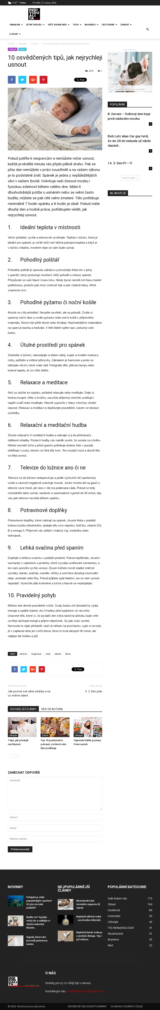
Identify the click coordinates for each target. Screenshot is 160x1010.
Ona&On (15, 24)
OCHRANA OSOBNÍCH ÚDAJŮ (126, 1006)
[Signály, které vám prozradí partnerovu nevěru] (15, 940)
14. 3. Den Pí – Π (120, 163)
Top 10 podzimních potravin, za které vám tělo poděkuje (53, 744)
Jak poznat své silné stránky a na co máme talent (29, 693)
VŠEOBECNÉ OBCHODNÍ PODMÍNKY (87, 1006)
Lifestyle (12, 49)
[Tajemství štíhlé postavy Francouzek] (88, 727)
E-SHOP (14, 33)
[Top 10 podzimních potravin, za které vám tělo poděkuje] (55, 727)
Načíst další (128, 178)
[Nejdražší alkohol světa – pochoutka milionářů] (65, 920)
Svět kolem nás (57, 24)
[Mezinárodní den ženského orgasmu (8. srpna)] (65, 904)
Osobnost (114, 910)
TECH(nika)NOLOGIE (121, 928)
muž (48, 653)
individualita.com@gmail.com (85, 991)
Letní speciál (34, 24)
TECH (76, 24)
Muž (110, 945)
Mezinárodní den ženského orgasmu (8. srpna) (88, 904)
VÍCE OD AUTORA (52, 709)
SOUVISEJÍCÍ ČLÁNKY (23, 709)
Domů (11, 43)
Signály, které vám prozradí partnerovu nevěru (37, 941)
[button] (147, 29)
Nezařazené (115, 933)
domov (23, 653)
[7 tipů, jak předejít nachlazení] (22, 727)
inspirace (36, 653)
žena (67, 653)
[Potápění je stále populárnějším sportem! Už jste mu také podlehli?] (15, 901)
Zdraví (124, 24)
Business (90, 24)
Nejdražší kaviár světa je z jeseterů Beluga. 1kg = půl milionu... (89, 936)
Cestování (108, 24)
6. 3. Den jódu (93, 691)
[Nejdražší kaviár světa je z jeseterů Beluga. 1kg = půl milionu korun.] (65, 936)
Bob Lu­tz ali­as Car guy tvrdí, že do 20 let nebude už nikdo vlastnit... (129, 140)
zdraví (57, 653)
